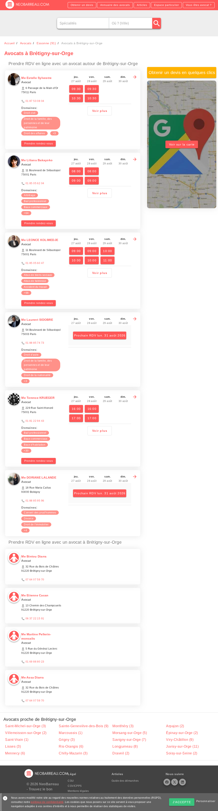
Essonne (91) (46, 43)
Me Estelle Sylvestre (36, 78)
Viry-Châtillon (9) (180, 739)
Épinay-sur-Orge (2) (182, 733)
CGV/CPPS (75, 785)
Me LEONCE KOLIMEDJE (39, 240)
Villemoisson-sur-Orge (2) (26, 733)
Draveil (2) (120, 753)
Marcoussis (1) (70, 733)
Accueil (9, 43)
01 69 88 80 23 (35, 661)
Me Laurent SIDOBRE (37, 319)
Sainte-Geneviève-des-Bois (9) (84, 726)
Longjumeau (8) (125, 746)
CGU (71, 780)
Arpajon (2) (175, 726)
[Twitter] (174, 782)
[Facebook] (167, 782)
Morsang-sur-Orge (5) (129, 733)
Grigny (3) (67, 739)
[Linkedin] (182, 782)
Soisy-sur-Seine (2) (181, 753)
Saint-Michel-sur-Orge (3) (25, 726)
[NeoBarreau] (27, 8)
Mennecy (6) (15, 753)
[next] (134, 77)
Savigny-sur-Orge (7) (129, 739)
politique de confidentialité (47, 802)
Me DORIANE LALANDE (38, 477)
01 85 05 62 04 (35, 183)
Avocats (26, 43)
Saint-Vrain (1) (17, 739)
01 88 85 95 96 (35, 500)
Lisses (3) (13, 746)
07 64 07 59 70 (35, 579)
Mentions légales (78, 791)
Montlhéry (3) (123, 726)
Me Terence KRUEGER (37, 397)
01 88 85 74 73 (35, 342)
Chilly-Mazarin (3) (73, 753)
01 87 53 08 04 (35, 101)
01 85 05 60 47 (35, 263)
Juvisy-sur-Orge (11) (182, 746)
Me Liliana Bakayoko (37, 160)
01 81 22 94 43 (35, 420)
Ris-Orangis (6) (71, 746)
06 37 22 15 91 (35, 618)
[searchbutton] (156, 23)
